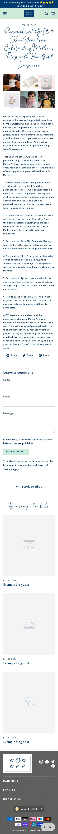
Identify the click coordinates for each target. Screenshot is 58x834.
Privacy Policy (23, 465)
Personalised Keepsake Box (21, 296)
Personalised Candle (16, 182)
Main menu (10, 781)
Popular (9, 790)
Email (6, 396)
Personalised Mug (16, 256)
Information (12, 799)
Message (8, 413)
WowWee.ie (15, 149)
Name (6, 379)
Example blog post (16, 585)
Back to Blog (32, 487)
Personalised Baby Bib (18, 241)
